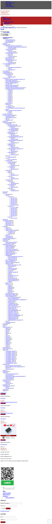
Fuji (6, 331)
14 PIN (9, 92)
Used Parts (5, 384)
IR (6, 334)
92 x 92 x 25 (13, 215)
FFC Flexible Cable (7, 220)
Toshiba (7, 343)
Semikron (8, 342)
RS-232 (9, 276)
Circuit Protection (7, 73)
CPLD (9, 285)
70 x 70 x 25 (13, 213)
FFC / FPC (8, 84)
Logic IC (7, 282)
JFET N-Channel (11, 159)
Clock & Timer (9, 248)
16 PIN (9, 93)
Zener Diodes (11, 152)
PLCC (9, 105)
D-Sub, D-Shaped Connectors (12, 81)
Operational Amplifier (10, 293)
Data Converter (9, 251)
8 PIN (9, 102)
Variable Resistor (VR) (8, 385)
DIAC (9, 171)
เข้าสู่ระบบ (8, 508)
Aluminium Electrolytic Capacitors (13, 45)
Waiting (4, 390)
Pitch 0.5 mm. (8, 221)
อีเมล (2, 516)
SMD (9, 50)
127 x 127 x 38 (14, 207)
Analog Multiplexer (10, 245)
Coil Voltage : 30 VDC (10, 358)
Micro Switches (9, 375)
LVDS (9, 274)
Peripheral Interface (12, 275)
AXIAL (7, 227)
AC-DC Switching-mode (13, 297)
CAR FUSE (8, 228)
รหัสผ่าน (3, 505)
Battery (4, 38)
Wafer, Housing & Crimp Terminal (13, 110)
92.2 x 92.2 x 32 (14, 205)
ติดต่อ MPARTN (6, 19)
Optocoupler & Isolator (11, 294)
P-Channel (10, 166)
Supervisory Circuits (12, 312)
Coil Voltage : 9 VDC (10, 361)
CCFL (7, 64)
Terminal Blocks (9, 106)
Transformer (6, 381)
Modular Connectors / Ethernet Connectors (15, 87)
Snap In (9, 55)
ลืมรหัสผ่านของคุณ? (5, 511)
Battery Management (13, 298)
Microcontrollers (12, 257)
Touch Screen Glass (7, 379)
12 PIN (9, 91)
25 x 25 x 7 (13, 197)
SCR (9, 172)
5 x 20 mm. (10, 232)
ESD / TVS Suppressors (11, 260)
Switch (4, 372)
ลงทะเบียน (3, 522)
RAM (9, 292)
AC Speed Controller (7, 37)
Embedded (8, 255)
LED (6, 66)
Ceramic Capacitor (10, 49)
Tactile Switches (9, 378)
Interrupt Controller (12, 272)
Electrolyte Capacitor (10, 52)
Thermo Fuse (8, 236)
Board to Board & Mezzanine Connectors (15, 79)
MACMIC (8, 337)
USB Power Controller (13, 316)
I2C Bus (10, 270)
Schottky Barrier (11, 133)
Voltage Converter (12, 317)
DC (6, 195)
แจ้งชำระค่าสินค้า (7, 18)
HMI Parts (5, 239)
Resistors (5, 364)
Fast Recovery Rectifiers (13, 125)
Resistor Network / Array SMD (12, 365)
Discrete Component (7, 122)
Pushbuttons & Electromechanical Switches (15, 376)
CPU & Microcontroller (11, 249)
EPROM (10, 288)
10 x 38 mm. (10, 231)
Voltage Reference (12, 318)
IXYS (7, 335)
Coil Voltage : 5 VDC (10, 360)
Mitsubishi (8, 339)
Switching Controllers (13, 314)
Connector (5, 78)
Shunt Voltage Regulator (13, 310)
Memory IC (8, 284)
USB (7, 109)
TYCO (7, 345)
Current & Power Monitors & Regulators (17, 299)
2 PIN (9, 94)
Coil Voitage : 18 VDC (10, 351)
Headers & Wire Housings (11, 85)
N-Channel (10, 163)
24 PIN (9, 97)
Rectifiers (10, 131)
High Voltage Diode (12, 129)
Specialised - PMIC (12, 311)
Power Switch (11, 308)
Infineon (7, 333)
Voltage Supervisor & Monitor (14, 319)
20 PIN (9, 96)
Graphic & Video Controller (11, 262)
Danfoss (7, 328)
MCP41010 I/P (4, 444)
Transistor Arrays (9, 322)
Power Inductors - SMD (11, 242)
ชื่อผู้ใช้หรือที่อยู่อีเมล (5, 503)
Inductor (5, 240)
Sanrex (7, 341)
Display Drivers (11, 300)
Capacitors (5, 44)
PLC (4, 325)
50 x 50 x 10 (13, 200)
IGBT (7, 155)
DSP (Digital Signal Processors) (15, 256)
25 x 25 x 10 (13, 218)
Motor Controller (12, 305)
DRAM (9, 286)
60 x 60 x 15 (13, 201)
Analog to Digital (9, 246)
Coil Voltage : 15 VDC (10, 353)
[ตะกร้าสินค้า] (6, 32)
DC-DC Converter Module (9, 115)
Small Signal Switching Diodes (14, 136)
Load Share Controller (13, 304)
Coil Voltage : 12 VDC (10, 352)
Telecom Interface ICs (13, 280)
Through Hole (11, 51)
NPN (9, 181)
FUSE (4, 226)
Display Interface (12, 268)
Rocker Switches (9, 377)
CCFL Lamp (5, 70)
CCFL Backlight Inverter (8, 63)
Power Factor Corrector (13, 306)
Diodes (7, 123)
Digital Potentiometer (10, 252)
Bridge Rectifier (11, 124)
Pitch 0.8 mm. (8, 222)
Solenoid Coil (6, 371)
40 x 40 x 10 (13, 199)
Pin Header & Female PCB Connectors (14, 88)
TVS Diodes (10, 145)
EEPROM (10, 287)
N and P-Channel (11, 161)
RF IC (7, 321)
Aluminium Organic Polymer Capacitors (16, 46)
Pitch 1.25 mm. (9, 225)
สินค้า (4, 17)
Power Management (10, 296)
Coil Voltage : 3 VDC (10, 357)
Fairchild (7, 329)
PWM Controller (11, 309)
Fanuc (7, 330)
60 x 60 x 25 (13, 202)
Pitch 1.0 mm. (8, 224)
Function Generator (10, 261)
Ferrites (4, 219)
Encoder (5, 191)
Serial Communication (13, 279)
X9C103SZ (3, 407)
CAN (9, 267)
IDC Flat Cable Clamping (11, 86)
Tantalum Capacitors (10, 60)
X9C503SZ (3, 398)
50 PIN (9, 100)
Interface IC (8, 263)
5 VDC (9, 217)
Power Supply (6, 347)
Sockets (7, 104)
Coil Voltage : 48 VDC (10, 359)
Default (4, 121)
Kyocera (7, 336)
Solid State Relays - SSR (11, 363)
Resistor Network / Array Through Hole (14, 366)
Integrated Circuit (12, 27)
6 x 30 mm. (10, 233)
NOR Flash (10, 291)
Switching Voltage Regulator (14, 315)
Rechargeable (9, 42)
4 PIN (9, 111)
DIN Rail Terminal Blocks (11, 82)
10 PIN (9, 90)
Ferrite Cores (8, 383)
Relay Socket (8, 103)
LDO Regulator (11, 303)
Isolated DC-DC (9, 116)
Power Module (6, 327)
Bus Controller (11, 266)
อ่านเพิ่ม (2, 400)
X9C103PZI (3, 418)
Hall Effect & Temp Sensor (8, 238)
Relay (4, 349)
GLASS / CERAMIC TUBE (11, 230)
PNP (9, 188)
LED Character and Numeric (14, 67)
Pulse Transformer (7, 348)
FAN (4, 193)
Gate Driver (10, 302)
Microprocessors (12, 258)
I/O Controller (11, 269)
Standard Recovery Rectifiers (14, 140)
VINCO (7, 346)
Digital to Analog (9, 254)
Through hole (11, 69)
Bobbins (7, 382)
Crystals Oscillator (7, 114)
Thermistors (8, 74)
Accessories (8, 194)
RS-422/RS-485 (11, 278)
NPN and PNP (11, 184)
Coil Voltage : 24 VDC (10, 354)
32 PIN (9, 98)
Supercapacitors (9, 58)
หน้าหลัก (2, 27)
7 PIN (9, 112)
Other (4, 324)
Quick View (3, 394)
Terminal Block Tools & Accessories (16, 108)
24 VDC (10, 206)
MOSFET (8, 160)
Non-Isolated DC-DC (10, 117)
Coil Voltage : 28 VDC (10, 355)
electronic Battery (10, 39)
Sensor (4, 370)
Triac (9, 176)
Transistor (8, 179)
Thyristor (8, 170)
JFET (7, 158)
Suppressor (10, 143)
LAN (9, 273)
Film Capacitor (9, 57)
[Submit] (3, 490)
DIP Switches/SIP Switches (11, 373)
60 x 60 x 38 (13, 212)
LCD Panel (5, 323)
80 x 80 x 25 (13, 203)
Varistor (5, 389)
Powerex (7, 340)
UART (9, 281)
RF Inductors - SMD (10, 243)
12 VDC (10, 196)
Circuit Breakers (6, 72)
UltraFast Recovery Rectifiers (14, 148)
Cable (4, 43)
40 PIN (9, 99)
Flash (9, 290)
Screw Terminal (11, 48)
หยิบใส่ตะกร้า (4, 411)
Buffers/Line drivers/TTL (13, 264)
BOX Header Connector (11, 80)
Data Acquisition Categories (12, 250)
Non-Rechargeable (10, 40)
